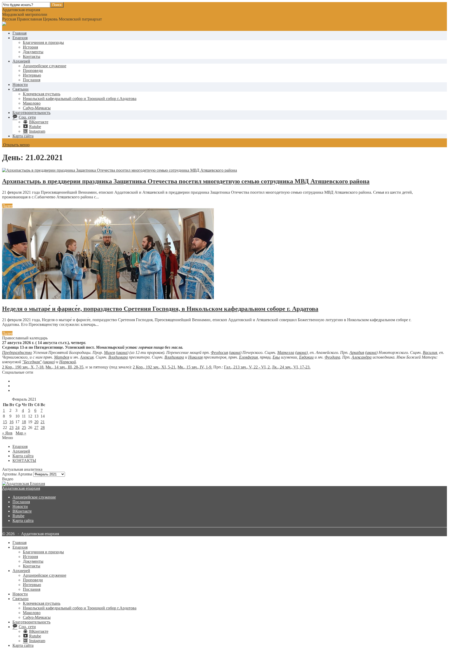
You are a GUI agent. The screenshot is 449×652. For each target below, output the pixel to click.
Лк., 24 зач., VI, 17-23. (291, 367)
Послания (31, 80)
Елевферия (248, 357)
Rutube (18, 516)
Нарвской (67, 362)
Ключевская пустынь (41, 94)
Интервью (32, 75)
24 (17, 427)
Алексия (87, 357)
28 (43, 427)
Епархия (20, 38)
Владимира (118, 357)
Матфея (61, 357)
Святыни (20, 89)
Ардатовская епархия (21, 488)
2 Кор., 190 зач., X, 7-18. (23, 367)
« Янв (7, 433)
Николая (195, 357)
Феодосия (219, 352)
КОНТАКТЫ (24, 460)
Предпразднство (17, 352)
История (30, 47)
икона (122, 352)
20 (36, 422)
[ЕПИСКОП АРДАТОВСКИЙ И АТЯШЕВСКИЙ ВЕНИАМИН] (224, 483)
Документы (33, 52)
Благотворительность (31, 112)
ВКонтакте (22, 511)
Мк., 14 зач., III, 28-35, (64, 367)
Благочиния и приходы (43, 42)
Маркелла (285, 352)
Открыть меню (16, 145)
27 (36, 427)
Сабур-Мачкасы (37, 108)
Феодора (332, 357)
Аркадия (356, 352)
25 (24, 427)
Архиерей (21, 61)
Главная (19, 33)
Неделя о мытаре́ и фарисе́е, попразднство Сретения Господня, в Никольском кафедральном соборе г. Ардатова (160, 308)
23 (11, 427)
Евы (276, 357)
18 (24, 422)
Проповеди (33, 70)
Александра (362, 357)
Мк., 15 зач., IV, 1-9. (194, 367)
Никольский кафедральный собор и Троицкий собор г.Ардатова (79, 98)
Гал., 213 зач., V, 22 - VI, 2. (247, 367)
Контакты (31, 56)
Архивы (25, 474)
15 (5, 422)
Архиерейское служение (44, 66)
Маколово (32, 103)
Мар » (21, 433)
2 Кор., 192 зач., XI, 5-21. (154, 367)
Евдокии (306, 357)
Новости (20, 84)
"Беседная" (32, 362)
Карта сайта (23, 136)
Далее (7, 206)
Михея (109, 352)
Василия (430, 352)
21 (43, 422)
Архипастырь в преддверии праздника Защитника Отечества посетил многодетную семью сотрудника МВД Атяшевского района (185, 181)
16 (11, 422)
